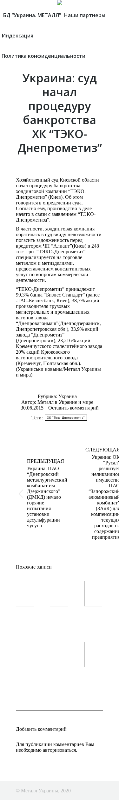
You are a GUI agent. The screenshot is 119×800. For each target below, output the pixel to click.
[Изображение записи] (33, 593)
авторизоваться (59, 750)
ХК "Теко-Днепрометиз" (66, 417)
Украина (67, 396)
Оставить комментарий (73, 407)
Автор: (57, 402)
